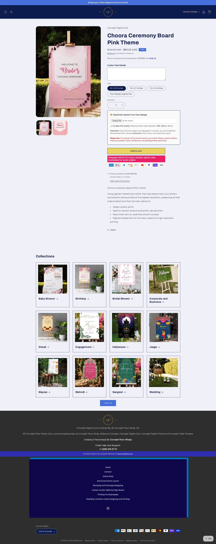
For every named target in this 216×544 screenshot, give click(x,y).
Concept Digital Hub (74, 540)
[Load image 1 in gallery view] (43, 127)
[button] (5, 12)
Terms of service (117, 540)
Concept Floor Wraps (121, 440)
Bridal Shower (121, 298)
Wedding (155, 392)
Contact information (147, 540)
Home (108, 467)
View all (108, 403)
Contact (108, 472)
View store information (120, 181)
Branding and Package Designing (108, 485)
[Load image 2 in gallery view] (60, 127)
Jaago (153, 347)
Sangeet (117, 392)
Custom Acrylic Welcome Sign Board (108, 490)
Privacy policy (103, 540)
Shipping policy (132, 540)
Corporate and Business (159, 300)
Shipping (111, 53)
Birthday (81, 298)
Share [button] (113, 230)
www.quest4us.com (125, 454)
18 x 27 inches (136, 88)
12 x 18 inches (156, 88)
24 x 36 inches (116, 88)
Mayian (43, 392)
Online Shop (108, 476)
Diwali (42, 347)
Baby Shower (47, 298)
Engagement (84, 347)
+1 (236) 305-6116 (108, 449)
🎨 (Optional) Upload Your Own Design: (129, 115)
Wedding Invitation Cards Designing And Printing (108, 499)
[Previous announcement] (5, 2)
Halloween (119, 347)
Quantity (111, 100)
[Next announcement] (211, 2)
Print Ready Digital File (121, 94)
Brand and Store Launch (108, 481)
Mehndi (80, 392)
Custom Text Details (116, 65)
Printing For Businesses (108, 495)
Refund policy (90, 540)
